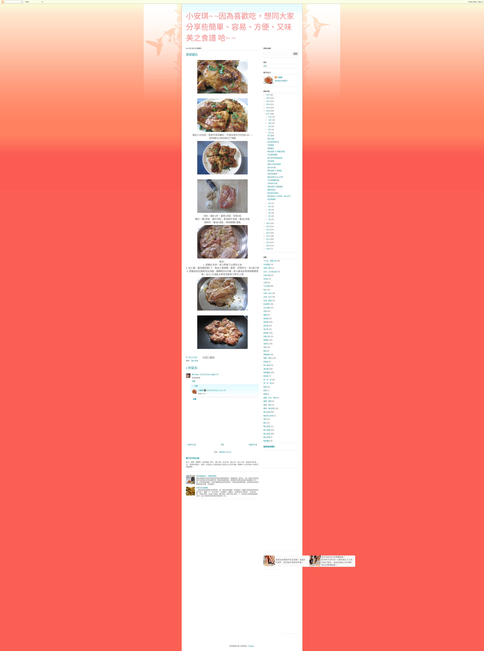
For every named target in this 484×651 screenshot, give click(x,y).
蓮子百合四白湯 (192, 458)
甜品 (265, 351)
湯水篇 (265, 369)
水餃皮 (265, 279)
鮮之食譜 (266, 430)
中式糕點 (266, 264)
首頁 (222, 445)
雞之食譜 (194, 361)
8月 (269, 130)
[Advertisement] (309, 460)
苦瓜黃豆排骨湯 (273, 142)
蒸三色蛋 (270, 135)
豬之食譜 (266, 412)
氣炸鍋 (265, 326)
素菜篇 (265, 333)
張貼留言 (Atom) (225, 452)
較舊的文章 (253, 445)
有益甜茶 (266, 304)
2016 (268, 223)
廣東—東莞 (267, 401)
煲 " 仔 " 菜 (267, 380)
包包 (265, 290)
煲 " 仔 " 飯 (267, 383)
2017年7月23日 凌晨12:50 (209, 374)
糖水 (265, 423)
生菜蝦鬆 (270, 145)
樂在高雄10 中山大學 (275, 177)
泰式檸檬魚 (271, 199)
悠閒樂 (265, 340)
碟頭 (265, 387)
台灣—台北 (267, 297)
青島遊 (265, 318)
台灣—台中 (267, 293)
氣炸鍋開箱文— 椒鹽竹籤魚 (206, 476)
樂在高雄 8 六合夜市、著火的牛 (279, 196)
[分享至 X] (208, 357)
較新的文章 (192, 445)
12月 (270, 117)
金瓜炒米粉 (271, 167)
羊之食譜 (266, 308)
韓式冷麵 (270, 139)
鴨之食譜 (266, 426)
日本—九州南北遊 (270, 272)
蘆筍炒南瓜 (271, 190)
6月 (269, 203)
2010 (268, 242)
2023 (268, 95)
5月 (269, 206)
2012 (268, 236)
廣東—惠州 (267, 405)
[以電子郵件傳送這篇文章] (204, 357)
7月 (269, 133)
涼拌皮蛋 (270, 161)
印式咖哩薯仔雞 (273, 180)
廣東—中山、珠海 (270, 398)
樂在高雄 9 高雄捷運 (274, 187)
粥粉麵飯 (266, 372)
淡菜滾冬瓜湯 (272, 183)
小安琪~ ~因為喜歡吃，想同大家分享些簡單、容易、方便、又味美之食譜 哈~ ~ (240, 27)
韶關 (265, 394)
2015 (268, 226)
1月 (269, 219)
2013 (268, 233)
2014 (268, 230)
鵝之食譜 (266, 437)
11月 (270, 120)
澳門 (265, 419)
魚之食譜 (266, 365)
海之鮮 (265, 329)
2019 (268, 108)
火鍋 (265, 282)
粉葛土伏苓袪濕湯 (274, 164)
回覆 (193, 381)
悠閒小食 (266, 336)
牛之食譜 (266, 286)
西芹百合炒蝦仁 (273, 193)
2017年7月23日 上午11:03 (216, 390)
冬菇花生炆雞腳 (202, 488)
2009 (268, 246)
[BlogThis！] (206, 357)
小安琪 (200, 390)
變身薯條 (266, 441)
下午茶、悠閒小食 (270, 261)
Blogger (251, 646)
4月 (269, 210)
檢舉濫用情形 (269, 447)
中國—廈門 (267, 268)
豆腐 (265, 311)
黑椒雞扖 (270, 148)
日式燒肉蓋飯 (272, 155)
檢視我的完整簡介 (281, 81)
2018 (268, 111)
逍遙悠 (265, 362)
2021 (268, 101)
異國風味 (266, 354)
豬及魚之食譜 (268, 416)
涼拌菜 (265, 344)
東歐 (265, 315)
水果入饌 (266, 275)
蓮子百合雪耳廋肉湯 (274, 158)
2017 (268, 114)
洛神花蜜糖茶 (272, 174)
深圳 (265, 347)
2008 (268, 249)
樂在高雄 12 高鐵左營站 (276, 151)
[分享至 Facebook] (211, 357)
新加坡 (265, 376)
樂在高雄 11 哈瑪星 (274, 171)
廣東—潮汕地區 (269, 408)
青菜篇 (265, 322)
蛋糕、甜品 (267, 358)
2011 (268, 239)
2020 (268, 104)
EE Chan (195, 374)
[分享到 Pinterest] (213, 357)
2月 (269, 216)
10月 (270, 123)
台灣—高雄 (267, 300)
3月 (269, 213)
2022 (268, 98)
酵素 (265, 390)
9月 (269, 126)
